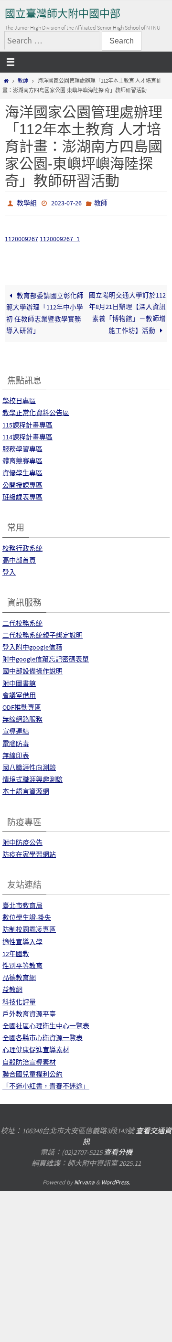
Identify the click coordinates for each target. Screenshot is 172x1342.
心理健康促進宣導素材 (35, 1048)
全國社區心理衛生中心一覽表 (45, 1023)
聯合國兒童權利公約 (32, 1071)
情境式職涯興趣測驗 (32, 777)
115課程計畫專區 (27, 422)
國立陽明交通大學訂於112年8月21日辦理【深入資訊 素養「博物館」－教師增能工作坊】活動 (127, 310)
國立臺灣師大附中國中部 (62, 14)
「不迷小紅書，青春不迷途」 (45, 1083)
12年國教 (15, 951)
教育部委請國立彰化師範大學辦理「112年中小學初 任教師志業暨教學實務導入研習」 (45, 310)
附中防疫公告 (22, 840)
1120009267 (21, 237)
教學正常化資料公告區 (35, 410)
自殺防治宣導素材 (29, 1059)
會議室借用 (19, 693)
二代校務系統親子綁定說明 (42, 632)
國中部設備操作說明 (32, 669)
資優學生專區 (22, 471)
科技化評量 (19, 999)
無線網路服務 (22, 717)
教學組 (27, 202)
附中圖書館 (19, 681)
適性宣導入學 (22, 939)
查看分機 (118, 1149)
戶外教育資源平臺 (29, 1011)
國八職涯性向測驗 (29, 765)
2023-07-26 (66, 202)
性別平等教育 (22, 963)
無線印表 (15, 753)
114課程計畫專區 (27, 434)
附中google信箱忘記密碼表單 (45, 657)
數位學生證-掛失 (26, 915)
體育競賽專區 (22, 459)
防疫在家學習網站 (29, 852)
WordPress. (115, 1180)
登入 (9, 569)
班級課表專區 (22, 494)
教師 (23, 80)
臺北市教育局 (22, 903)
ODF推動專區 (21, 705)
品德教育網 (19, 975)
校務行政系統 (22, 546)
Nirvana (84, 1180)
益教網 (12, 987)
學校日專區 (19, 398)
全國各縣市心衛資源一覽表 (42, 1036)
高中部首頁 (19, 558)
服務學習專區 (22, 446)
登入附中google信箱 (32, 644)
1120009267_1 (60, 237)
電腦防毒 (15, 741)
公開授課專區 (22, 483)
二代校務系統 (22, 621)
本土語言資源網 (25, 789)
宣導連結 (15, 729)
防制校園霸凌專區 (29, 927)
